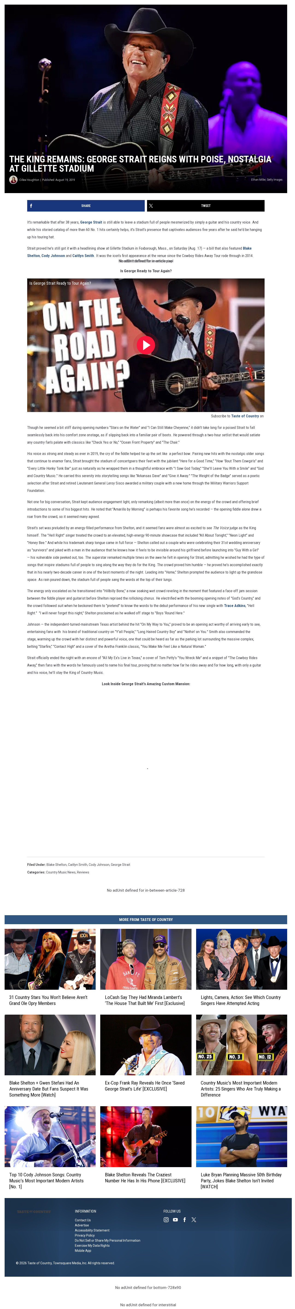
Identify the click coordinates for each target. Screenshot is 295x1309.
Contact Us (83, 1220)
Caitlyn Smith (83, 255)
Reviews (83, 872)
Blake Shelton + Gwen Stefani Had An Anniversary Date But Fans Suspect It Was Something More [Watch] (48, 1089)
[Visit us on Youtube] (177, 1219)
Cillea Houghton (29, 180)
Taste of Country (245, 416)
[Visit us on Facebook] (186, 1219)
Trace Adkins (234, 605)
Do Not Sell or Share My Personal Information (107, 1240)
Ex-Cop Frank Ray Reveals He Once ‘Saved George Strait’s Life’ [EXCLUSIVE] (145, 1086)
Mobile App (83, 1250)
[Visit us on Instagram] (168, 1219)
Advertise (82, 1225)
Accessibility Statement (92, 1230)
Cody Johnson (53, 255)
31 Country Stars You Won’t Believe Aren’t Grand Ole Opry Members (48, 1000)
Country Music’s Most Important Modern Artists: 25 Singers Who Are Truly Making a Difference (241, 1089)
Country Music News (61, 872)
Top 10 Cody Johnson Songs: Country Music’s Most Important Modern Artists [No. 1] (46, 1180)
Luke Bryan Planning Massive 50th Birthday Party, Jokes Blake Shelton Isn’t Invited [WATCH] (241, 1180)
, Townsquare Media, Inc (69, 1263)
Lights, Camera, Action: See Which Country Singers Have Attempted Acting (241, 1000)
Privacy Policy (85, 1235)
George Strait (90, 222)
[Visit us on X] (195, 1219)
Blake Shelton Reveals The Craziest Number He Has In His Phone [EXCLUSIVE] (145, 1177)
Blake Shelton (57, 865)
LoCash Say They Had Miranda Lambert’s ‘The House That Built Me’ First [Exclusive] (145, 1000)
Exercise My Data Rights (92, 1245)
